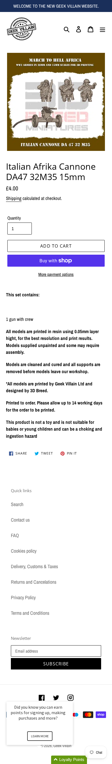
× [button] (70, 698)
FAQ (15, 535)
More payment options (56, 274)
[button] (46, 760)
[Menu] (102, 28)
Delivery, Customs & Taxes (34, 566)
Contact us (20, 519)
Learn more (40, 736)
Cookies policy (23, 550)
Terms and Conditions (30, 613)
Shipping (13, 198)
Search (17, 504)
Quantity (14, 218)
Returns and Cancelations (33, 582)
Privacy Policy (23, 597)
